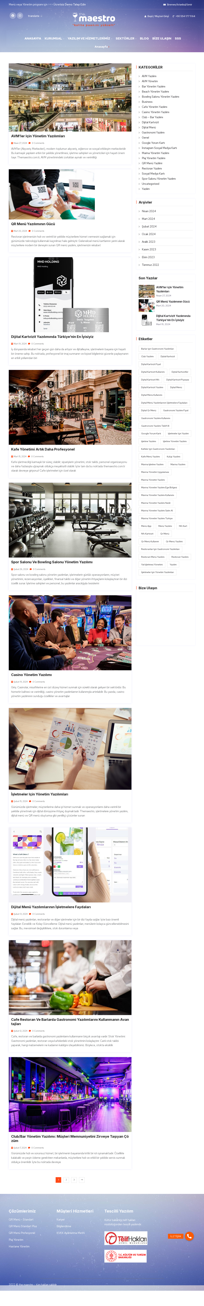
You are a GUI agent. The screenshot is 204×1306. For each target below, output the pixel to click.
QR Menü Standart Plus (23, 1226)
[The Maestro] (94, 19)
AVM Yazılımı (149, 76)
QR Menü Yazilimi (152, 163)
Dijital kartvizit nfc (150, 379)
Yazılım (146, 189)
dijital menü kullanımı (151, 395)
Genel (145, 137)
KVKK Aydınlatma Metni (71, 1233)
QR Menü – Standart (21, 1219)
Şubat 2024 (149, 226)
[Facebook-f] (13, 15)
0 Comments (37, 143)
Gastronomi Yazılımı (153, 132)
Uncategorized (150, 184)
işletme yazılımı (148, 441)
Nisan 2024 (149, 211)
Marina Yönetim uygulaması (155, 472)
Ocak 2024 (149, 234)
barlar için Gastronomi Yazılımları (157, 348)
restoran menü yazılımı (152, 556)
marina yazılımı (178, 464)
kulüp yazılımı (173, 456)
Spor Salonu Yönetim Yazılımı (159, 178)
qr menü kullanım (150, 541)
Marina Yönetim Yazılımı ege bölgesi (159, 487)
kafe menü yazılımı (150, 456)
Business (147, 102)
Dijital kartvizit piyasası (177, 379)
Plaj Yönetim (16, 1240)
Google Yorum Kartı (153, 143)
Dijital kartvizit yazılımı (152, 387)
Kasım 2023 (149, 249)
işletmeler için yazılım (178, 433)
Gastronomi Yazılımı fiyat (175, 410)
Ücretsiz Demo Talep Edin (70, 4)
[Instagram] (20, 15)
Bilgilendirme (64, 1226)
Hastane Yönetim (19, 1246)
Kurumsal (53, 38)
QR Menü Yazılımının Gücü (33, 224)
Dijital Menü (149, 127)
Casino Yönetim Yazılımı (31, 675)
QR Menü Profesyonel (22, 1233)
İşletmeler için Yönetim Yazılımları (39, 794)
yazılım (173, 564)
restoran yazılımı (180, 556)
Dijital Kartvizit (150, 122)
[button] (189, 1236)
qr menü (164, 533)
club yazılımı (147, 356)
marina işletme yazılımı (152, 464)
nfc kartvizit (147, 533)
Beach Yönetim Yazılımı (155, 91)
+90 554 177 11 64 (185, 16)
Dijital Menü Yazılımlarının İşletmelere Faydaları (51, 907)
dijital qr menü (148, 410)
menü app (146, 526)
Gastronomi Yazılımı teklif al (155, 425)
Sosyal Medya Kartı (153, 173)
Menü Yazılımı (165, 526)
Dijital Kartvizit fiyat (151, 364)
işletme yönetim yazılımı (175, 441)
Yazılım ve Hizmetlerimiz (89, 38)
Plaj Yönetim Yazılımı (153, 158)
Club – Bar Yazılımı (152, 117)
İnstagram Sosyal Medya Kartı (159, 148)
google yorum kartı (151, 433)
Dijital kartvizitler (180, 371)
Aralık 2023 (148, 241)
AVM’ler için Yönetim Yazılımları (38, 136)
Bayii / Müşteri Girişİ (158, 16)
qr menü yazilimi (174, 541)
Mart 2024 (148, 219)
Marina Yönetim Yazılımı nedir (156, 502)
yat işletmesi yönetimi (152, 564)
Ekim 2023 (148, 257)
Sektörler (125, 38)
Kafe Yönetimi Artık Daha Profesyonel (43, 449)
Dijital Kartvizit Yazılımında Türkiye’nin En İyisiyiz (52, 337)
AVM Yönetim (150, 81)
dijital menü (176, 387)
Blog (144, 38)
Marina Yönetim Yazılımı (155, 153)
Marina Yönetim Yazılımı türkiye (157, 518)
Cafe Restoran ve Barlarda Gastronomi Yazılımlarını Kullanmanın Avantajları (70, 1021)
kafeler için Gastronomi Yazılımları (158, 448)
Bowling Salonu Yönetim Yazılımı (160, 96)
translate (33, 16)
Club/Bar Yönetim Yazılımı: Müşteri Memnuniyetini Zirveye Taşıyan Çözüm (70, 1138)
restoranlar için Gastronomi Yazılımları (160, 549)
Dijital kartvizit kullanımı (153, 371)
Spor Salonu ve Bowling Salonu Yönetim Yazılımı (52, 562)
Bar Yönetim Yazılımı (153, 86)
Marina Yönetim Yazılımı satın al (157, 510)
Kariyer (61, 1219)
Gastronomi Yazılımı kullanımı (155, 418)
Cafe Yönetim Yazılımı (154, 107)
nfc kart (183, 526)
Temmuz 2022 (150, 265)
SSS (178, 38)
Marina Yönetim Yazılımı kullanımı (157, 495)
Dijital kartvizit (168, 356)
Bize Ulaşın (161, 38)
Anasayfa (33, 38)
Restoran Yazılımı (152, 168)
